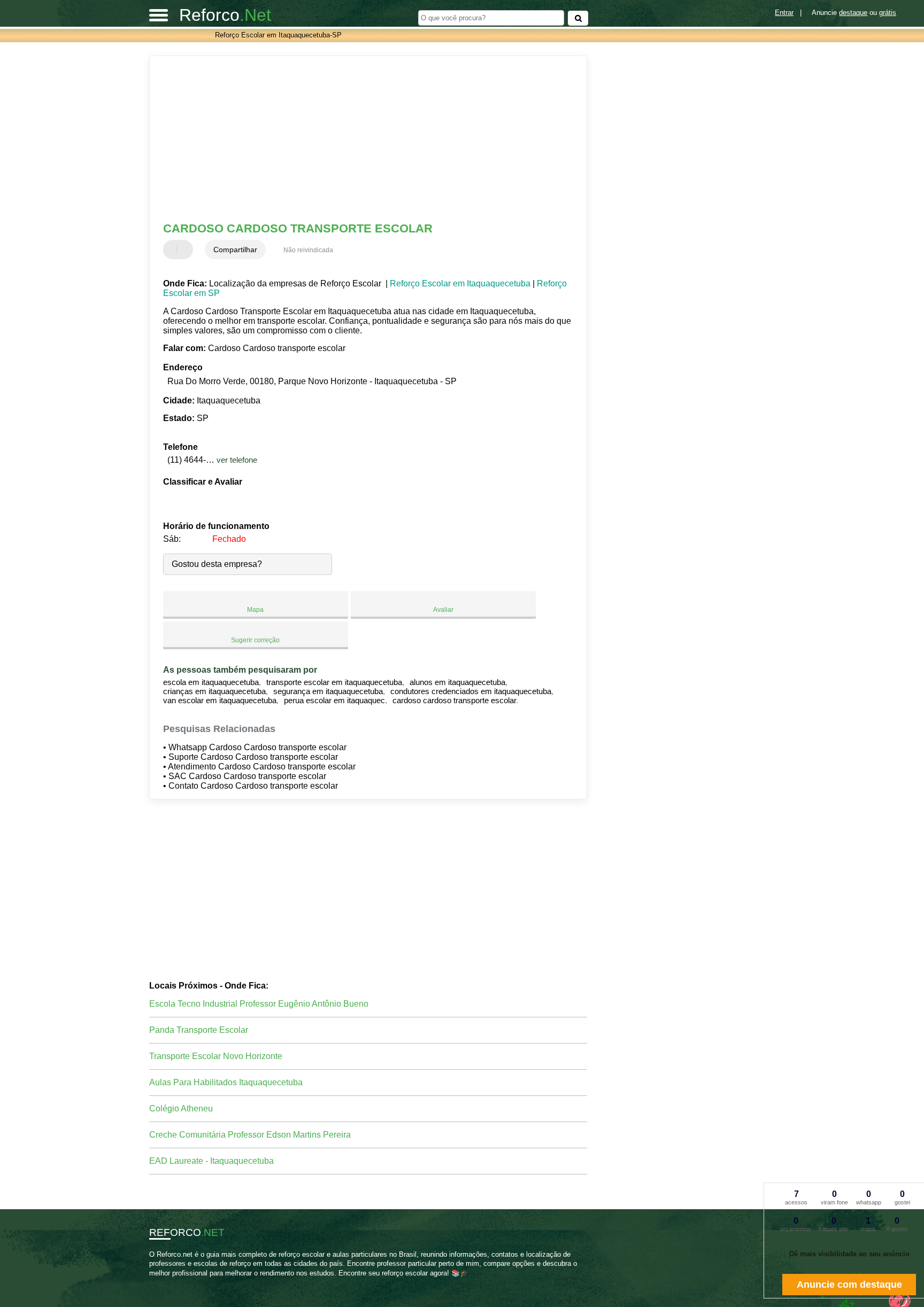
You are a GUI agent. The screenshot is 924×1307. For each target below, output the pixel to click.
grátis (887, 13)
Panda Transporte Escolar (198, 1029)
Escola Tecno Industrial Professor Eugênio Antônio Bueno (258, 1003)
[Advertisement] (363, 139)
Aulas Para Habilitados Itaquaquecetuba (226, 1082)
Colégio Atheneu (181, 1108)
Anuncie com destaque (849, 1284)
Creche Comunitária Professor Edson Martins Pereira (250, 1134)
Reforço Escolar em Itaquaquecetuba (460, 283)
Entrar (784, 13)
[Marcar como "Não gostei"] (186, 249)
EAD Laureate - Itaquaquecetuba (211, 1160)
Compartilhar (235, 249)
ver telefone (237, 459)
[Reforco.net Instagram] (161, 1282)
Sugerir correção (255, 640)
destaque (853, 13)
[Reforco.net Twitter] (156, 1282)
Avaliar (443, 609)
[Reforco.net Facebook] (151, 1282)
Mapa (255, 609)
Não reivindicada (308, 250)
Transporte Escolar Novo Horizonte (215, 1056)
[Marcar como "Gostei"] (172, 249)
